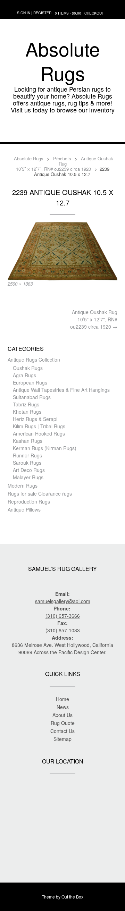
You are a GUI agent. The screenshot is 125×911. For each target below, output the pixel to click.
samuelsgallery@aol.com (62, 601)
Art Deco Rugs (29, 469)
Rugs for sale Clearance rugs (40, 493)
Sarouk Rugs (27, 462)
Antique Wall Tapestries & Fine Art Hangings (61, 389)
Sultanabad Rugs (32, 397)
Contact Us (62, 730)
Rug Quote (63, 722)
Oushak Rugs (28, 367)
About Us (62, 714)
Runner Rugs (27, 455)
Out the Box (72, 897)
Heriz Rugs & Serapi (35, 418)
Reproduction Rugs (29, 501)
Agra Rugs (24, 375)
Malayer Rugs (28, 477)
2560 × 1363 (20, 283)
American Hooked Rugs (39, 433)
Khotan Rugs (27, 411)
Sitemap (62, 738)
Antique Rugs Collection (34, 359)
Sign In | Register (34, 12)
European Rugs (30, 382)
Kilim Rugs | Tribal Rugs (39, 426)
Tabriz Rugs (26, 404)
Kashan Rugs (27, 440)
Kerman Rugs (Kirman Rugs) (44, 448)
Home (62, 698)
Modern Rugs (23, 485)
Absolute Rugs (62, 60)
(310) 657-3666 (62, 615)
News (63, 706)
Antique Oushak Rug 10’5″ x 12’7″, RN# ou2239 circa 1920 (93, 319)
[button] (62, 131)
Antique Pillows (24, 509)
